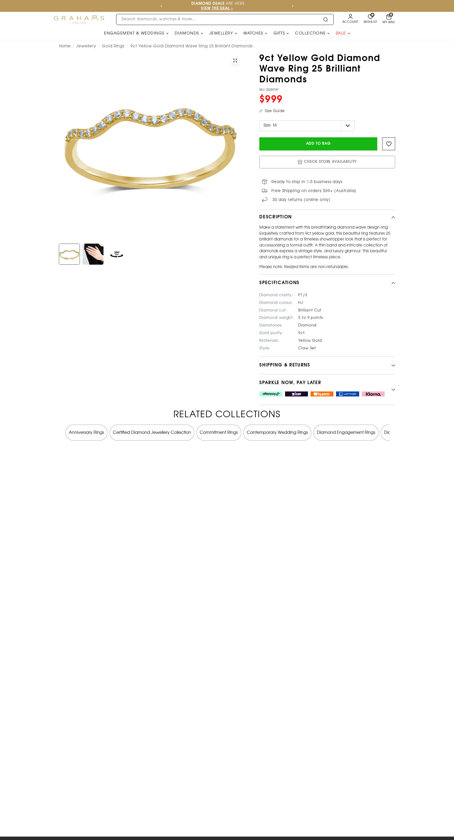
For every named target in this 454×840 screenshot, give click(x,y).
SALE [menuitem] (341, 33)
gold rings (113, 46)
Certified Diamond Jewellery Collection (152, 433)
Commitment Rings (219, 433)
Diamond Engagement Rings (346, 433)
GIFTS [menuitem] (279, 33)
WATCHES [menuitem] (253, 33)
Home (64, 46)
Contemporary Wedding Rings (277, 433)
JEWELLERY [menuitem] (221, 33)
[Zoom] (235, 60)
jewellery (86, 46)
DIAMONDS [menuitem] (187, 33)
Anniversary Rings (86, 433)
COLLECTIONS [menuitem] (310, 33)
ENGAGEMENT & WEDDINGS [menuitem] (134, 33)
